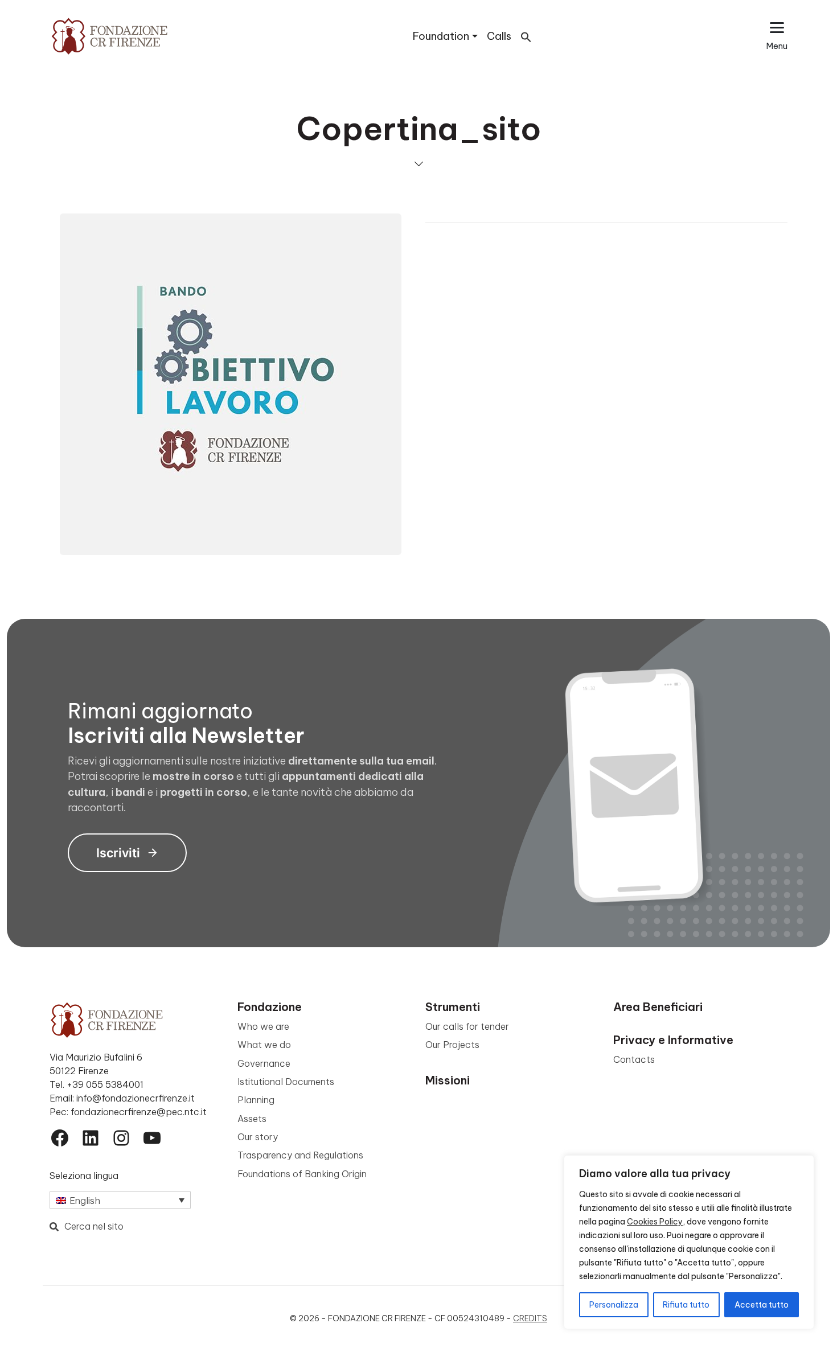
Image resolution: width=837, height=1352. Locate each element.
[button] (526, 36)
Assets (251, 1118)
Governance (263, 1063)
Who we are (263, 1026)
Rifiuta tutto (686, 1305)
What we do (264, 1044)
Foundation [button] (441, 36)
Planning (255, 1100)
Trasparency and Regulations (300, 1155)
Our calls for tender (467, 1026)
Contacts (634, 1059)
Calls (499, 36)
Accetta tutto (762, 1305)
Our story (257, 1137)
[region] (689, 1242)
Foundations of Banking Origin (302, 1174)
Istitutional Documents (285, 1081)
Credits (530, 1318)
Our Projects (452, 1044)
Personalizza (613, 1305)
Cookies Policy (655, 1222)
